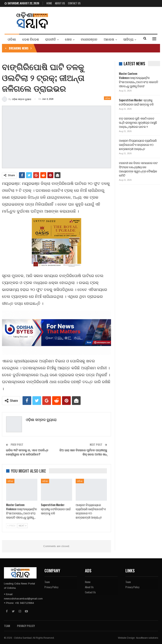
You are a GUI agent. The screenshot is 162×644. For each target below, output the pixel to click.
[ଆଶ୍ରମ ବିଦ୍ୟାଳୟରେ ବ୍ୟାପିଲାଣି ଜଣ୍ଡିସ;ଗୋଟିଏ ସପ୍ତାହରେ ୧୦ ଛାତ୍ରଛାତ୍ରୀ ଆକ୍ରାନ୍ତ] (91, 490)
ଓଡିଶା (12, 39)
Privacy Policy (51, 587)
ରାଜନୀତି (50, 39)
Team (47, 582)
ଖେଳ (68, 39)
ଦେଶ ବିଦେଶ (30, 39)
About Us (60, 3)
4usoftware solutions (147, 637)
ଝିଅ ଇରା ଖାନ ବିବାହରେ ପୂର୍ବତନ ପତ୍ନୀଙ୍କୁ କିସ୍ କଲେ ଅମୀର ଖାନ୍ (83, 452)
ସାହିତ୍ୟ (128, 39)
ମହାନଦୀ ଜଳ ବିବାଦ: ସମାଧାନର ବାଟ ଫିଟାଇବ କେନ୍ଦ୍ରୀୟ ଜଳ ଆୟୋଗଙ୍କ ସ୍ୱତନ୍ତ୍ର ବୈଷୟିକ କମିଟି (138, 169)
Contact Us (74, 3)
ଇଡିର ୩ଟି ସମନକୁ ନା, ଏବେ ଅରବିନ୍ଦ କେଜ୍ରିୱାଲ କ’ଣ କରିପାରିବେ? (27, 452)
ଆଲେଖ (109, 39)
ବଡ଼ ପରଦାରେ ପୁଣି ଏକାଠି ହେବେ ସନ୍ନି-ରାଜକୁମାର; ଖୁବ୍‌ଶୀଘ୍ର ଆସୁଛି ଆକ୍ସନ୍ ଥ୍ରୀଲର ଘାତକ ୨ (138, 122)
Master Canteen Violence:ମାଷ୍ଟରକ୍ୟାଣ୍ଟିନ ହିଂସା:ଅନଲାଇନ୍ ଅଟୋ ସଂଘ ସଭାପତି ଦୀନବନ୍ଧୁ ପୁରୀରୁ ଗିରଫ (138, 79)
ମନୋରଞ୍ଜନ (89, 39)
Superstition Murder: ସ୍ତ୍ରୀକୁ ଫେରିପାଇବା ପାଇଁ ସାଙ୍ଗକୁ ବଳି (136, 102)
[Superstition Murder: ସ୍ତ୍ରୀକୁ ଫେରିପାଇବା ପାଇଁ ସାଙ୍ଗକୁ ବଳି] (56, 490)
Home (49, 3)
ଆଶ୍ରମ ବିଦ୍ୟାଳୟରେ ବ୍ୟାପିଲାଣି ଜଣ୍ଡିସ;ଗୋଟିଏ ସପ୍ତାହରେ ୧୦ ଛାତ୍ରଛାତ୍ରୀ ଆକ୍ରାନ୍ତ (138, 144)
